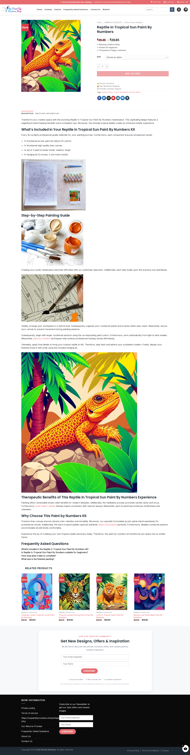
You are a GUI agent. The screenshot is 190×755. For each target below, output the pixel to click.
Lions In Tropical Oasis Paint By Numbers (109, 616)
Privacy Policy (133, 750)
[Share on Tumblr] (127, 98)
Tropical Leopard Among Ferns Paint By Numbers (76, 616)
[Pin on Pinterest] (113, 98)
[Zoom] (24, 88)
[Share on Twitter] (104, 98)
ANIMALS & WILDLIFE (113, 22)
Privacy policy (28, 708)
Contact (165, 750)
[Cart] (186, 9)
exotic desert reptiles (45, 506)
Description (27, 113)
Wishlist (106, 9)
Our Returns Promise (31, 726)
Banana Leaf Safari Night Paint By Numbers (148, 616)
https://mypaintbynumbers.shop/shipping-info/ (42, 720)
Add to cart (132, 73)
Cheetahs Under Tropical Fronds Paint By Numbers (37, 616)
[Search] (172, 9)
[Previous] (21, 599)
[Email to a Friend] (109, 98)
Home (39, 9)
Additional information (47, 113)
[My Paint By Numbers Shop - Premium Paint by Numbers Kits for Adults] (17, 9)
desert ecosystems (107, 524)
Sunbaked (124, 92)
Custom (57, 9)
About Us (26, 736)
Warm (138, 92)
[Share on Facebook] (99, 98)
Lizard (116, 92)
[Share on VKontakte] (118, 98)
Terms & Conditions (150, 750)
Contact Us (95, 9)
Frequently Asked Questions (75, 9)
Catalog (48, 9)
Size (99, 57)
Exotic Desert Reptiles (134, 22)
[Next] (168, 599)
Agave (104, 92)
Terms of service (29, 713)
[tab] (27, 113)
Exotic (110, 92)
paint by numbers (42, 338)
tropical (132, 92)
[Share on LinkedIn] (122, 98)
